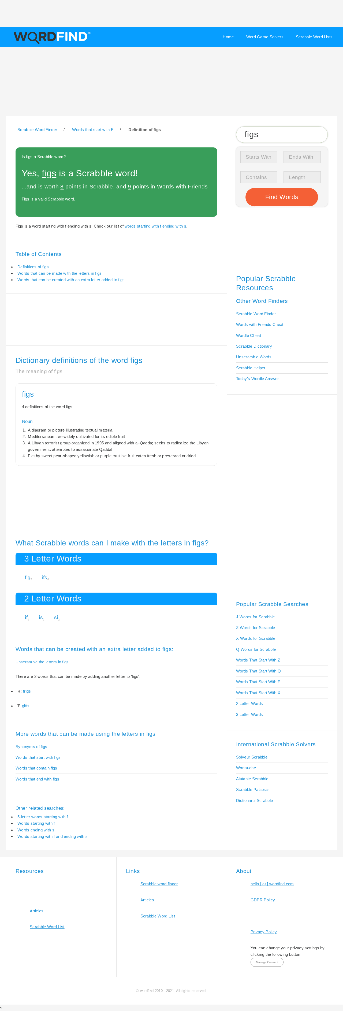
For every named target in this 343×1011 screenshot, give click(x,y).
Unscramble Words (253, 357)
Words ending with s (35, 830)
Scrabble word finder (159, 884)
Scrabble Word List (47, 926)
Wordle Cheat (248, 335)
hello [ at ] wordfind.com (272, 884)
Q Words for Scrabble (256, 649)
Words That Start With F (258, 681)
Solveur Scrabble (251, 757)
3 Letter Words (249, 714)
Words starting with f (36, 823)
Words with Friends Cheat (259, 324)
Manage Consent (267, 962)
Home (228, 37)
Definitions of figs (33, 267)
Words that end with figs (37, 779)
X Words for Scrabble (255, 638)
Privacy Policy (264, 932)
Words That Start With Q (258, 671)
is (41, 617)
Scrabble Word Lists (314, 37)
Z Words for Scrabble (255, 627)
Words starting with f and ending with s (52, 836)
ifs (44, 577)
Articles (36, 911)
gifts (26, 706)
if (26, 617)
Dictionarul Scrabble (254, 800)
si (56, 617)
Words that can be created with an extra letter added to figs (71, 279)
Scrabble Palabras (253, 789)
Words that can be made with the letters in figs (59, 273)
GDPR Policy (263, 900)
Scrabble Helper (251, 368)
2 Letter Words (249, 703)
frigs (27, 691)
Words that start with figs (38, 757)
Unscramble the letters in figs (42, 662)
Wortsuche (246, 767)
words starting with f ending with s (155, 226)
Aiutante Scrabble (252, 778)
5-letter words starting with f (42, 817)
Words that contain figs (36, 768)
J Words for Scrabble (255, 617)
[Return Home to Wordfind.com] (51, 43)
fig (28, 577)
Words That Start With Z (258, 660)
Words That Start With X (258, 692)
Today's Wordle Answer (257, 378)
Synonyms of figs (31, 746)
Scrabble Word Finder (256, 313)
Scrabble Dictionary (254, 346)
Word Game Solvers (265, 37)
